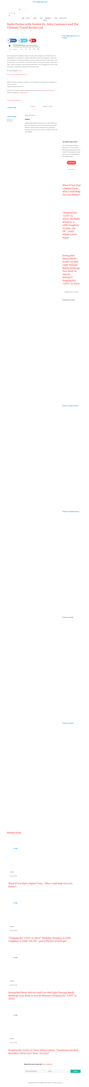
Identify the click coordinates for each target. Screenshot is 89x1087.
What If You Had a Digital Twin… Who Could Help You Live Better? (71, 188)
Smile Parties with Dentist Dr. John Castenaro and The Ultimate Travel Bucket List (43, 25)
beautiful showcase (46, 90)
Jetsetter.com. (24, 92)
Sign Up (75, 1071)
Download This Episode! (14, 100)
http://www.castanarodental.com (17, 74)
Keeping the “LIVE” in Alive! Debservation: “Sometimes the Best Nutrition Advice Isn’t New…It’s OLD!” (44, 1031)
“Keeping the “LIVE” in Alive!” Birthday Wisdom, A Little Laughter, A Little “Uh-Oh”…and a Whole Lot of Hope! (71, 223)
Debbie (33, 106)
